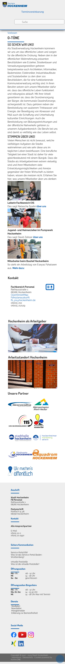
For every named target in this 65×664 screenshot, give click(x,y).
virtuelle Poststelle (19, 562)
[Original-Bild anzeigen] (24, 199)
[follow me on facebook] (14, 637)
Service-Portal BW (19, 552)
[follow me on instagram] (31, 637)
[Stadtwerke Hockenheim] (20, 454)
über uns (41, 206)
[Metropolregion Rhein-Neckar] (40, 404)
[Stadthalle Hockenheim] (20, 438)
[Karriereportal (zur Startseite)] (32, 4)
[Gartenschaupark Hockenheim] (38, 421)
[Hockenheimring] (20, 404)
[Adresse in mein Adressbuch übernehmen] (50, 290)
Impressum (16, 657)
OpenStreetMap (19, 295)
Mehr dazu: (18, 268)
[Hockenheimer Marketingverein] (44, 437)
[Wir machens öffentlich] (20, 471)
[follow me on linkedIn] (21, 646)
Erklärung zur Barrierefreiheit (24, 613)
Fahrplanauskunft (20, 297)
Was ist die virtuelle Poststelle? (25, 564)
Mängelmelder (18, 611)
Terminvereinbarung (32, 11)
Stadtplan (15, 606)
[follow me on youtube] (22, 637)
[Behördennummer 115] (20, 421)
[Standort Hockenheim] (32, 374)
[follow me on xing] (14, 646)
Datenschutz (27, 657)
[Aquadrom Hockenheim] (44, 454)
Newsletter (16, 608)
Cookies (37, 657)
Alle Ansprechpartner (21, 526)
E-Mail (14, 531)
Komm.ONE (16, 660)
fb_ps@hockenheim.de (23, 300)
